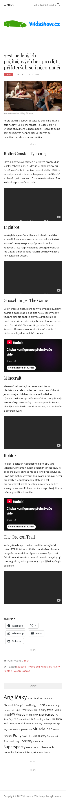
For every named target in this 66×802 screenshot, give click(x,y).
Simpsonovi (52, 736)
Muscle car (42, 728)
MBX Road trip (15, 729)
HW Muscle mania (22, 714)
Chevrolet (9, 705)
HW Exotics (26, 710)
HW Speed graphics (40, 719)
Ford (41, 704)
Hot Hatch (15, 710)
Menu (10, 5)
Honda (7, 710)
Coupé (19, 705)
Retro (31, 736)
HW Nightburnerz (44, 714)
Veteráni (9, 752)
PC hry (56, 666)
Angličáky (15, 697)
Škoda (47, 752)
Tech (8, 74)
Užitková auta (46, 747)
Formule (50, 705)
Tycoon (17, 670)
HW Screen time (21, 719)
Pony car (20, 735)
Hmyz (57, 705)
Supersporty (14, 746)
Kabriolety (37, 723)
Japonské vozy (23, 723)
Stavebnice (38, 741)
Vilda (20, 74)
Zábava (26, 670)
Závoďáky (31, 752)
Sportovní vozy (11, 741)
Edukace (21, 666)
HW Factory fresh (43, 710)
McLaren (27, 729)
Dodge (33, 705)
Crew (26, 705)
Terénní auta (32, 747)
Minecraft (46, 666)
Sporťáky (26, 741)
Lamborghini (49, 723)
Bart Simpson (46, 698)
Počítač (8, 670)
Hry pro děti (33, 666)
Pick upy (8, 736)
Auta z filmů (33, 698)
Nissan (56, 729)
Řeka (40, 752)
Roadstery (40, 736)
